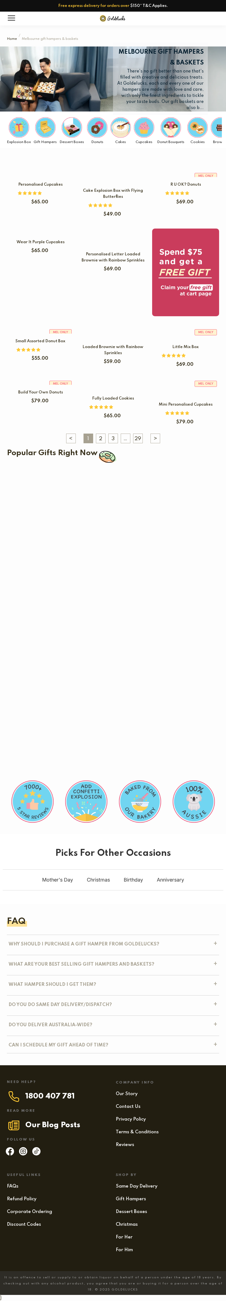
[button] (30, 193)
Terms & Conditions (137, 1132)
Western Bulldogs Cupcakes (58, 488)
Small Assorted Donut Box (40, 341)
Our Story (127, 1094)
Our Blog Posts (52, 1125)
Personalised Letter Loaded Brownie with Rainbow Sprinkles (73, 615)
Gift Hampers (131, 1199)
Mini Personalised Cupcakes (185, 404)
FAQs (12, 1186)
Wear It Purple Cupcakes (40, 242)
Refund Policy (21, 1199)
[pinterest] (36, 1154)
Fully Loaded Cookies (113, 398)
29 (137, 438)
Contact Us (128, 1106)
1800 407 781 (50, 1096)
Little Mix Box (185, 347)
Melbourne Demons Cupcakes (48, 525)
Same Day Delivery (136, 1186)
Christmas (127, 1224)
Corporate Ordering (29, 1211)
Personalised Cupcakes (40, 184)
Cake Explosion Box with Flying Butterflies (58, 570)
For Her (124, 1237)
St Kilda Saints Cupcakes (166, 488)
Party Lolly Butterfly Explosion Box (84, 697)
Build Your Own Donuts (40, 392)
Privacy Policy (131, 1119)
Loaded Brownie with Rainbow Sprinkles (61, 661)
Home (12, 39)
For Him (124, 1250)
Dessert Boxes (131, 1211)
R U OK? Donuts (185, 184)
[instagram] (23, 1154)
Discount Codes (24, 1224)
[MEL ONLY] (185, 388)
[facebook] (10, 1154)
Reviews (125, 1144)
